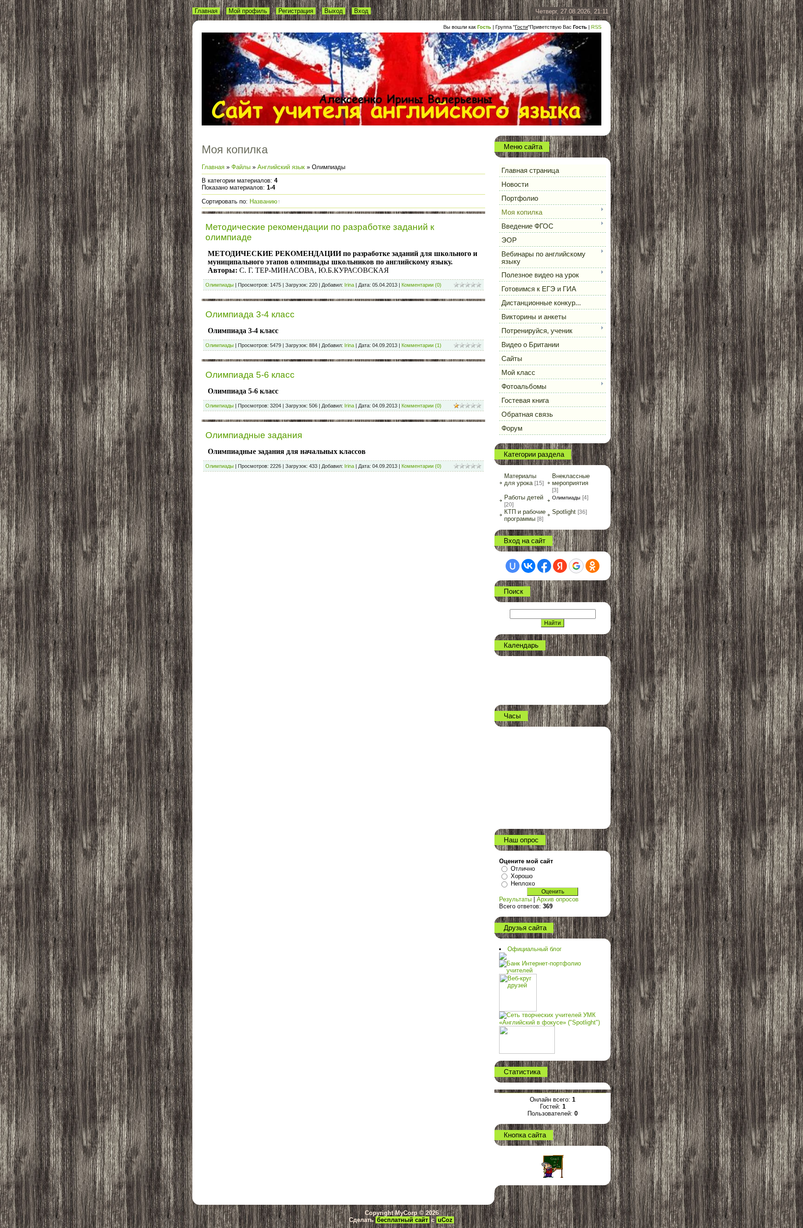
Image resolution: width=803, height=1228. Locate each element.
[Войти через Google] (576, 565)
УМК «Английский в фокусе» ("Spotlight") (549, 1018)
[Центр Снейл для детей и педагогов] (503, 955)
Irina (349, 285)
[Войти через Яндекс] (560, 566)
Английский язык (281, 167)
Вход (361, 10)
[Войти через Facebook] (544, 566)
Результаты (515, 899)
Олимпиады (219, 285)
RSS (596, 27)
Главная (206, 10)
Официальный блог (534, 949)
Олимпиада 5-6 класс (250, 375)
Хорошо (522, 876)
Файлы (240, 167)
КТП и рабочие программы (525, 515)
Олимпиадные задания (253, 435)
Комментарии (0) (421, 285)
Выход (333, 10)
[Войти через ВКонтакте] (528, 566)
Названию (263, 201)
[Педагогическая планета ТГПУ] (527, 1029)
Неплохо (523, 883)
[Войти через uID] (513, 566)
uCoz (445, 1219)
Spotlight (564, 511)
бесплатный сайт (402, 1219)
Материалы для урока (520, 479)
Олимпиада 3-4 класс (250, 314)
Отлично (523, 868)
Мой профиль (248, 10)
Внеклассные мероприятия (571, 479)
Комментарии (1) (421, 345)
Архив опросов (558, 899)
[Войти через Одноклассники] (592, 566)
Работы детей (523, 497)
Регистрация (295, 10)
